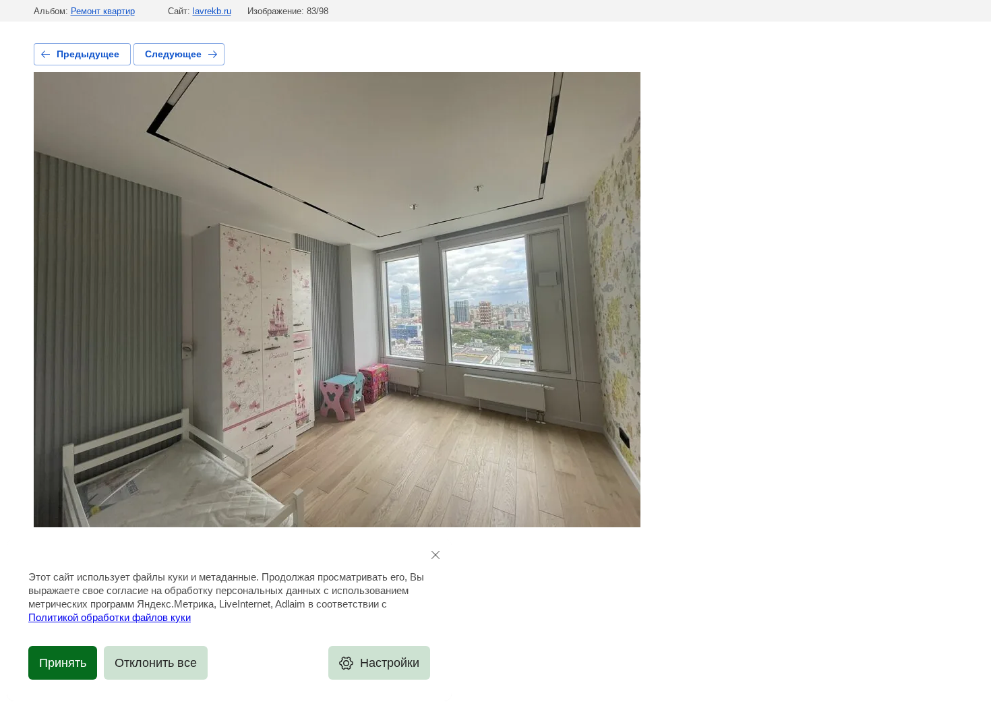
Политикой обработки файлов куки (109, 617)
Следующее (173, 54)
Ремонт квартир (103, 11)
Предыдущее (88, 54)
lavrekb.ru (212, 11)
